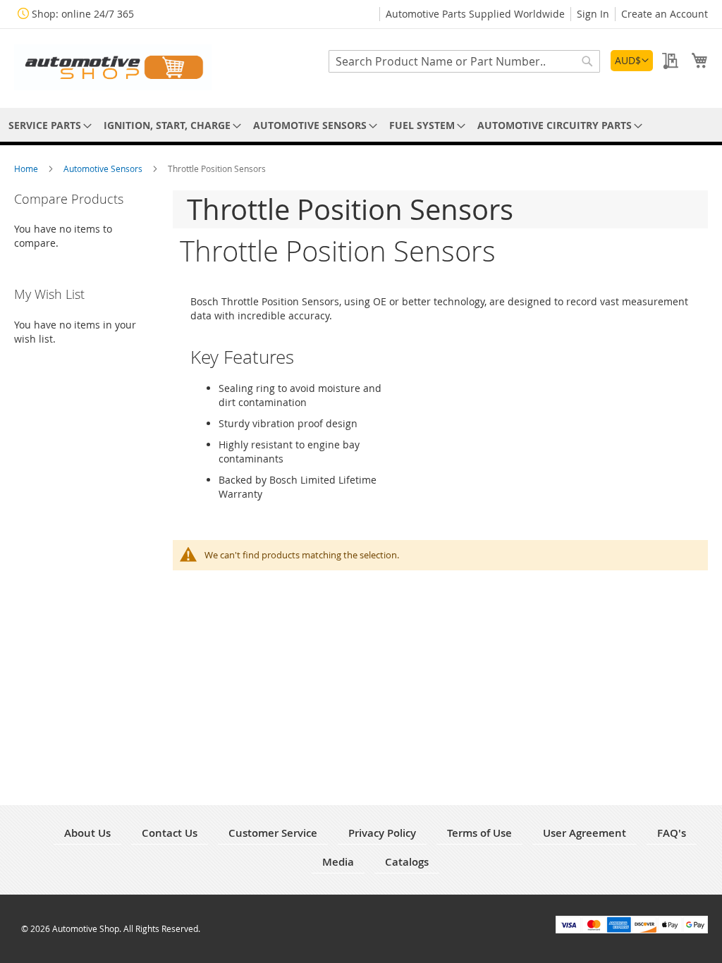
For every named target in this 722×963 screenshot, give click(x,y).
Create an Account (664, 13)
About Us (87, 833)
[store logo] (113, 67)
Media (338, 861)
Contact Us (169, 833)
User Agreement (584, 833)
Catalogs (407, 861)
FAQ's (671, 833)
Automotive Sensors (104, 168)
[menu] (361, 125)
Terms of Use (479, 833)
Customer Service (272, 833)
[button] (632, 60)
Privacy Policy (382, 833)
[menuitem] (47, 125)
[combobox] (464, 61)
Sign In (593, 13)
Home (27, 168)
